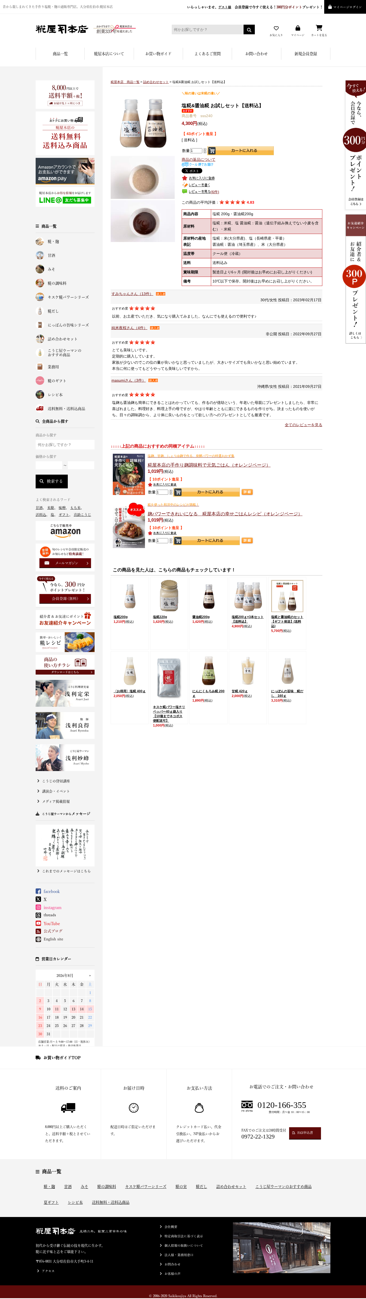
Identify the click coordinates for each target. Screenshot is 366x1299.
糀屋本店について (109, 54)
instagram (53, 907)
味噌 (62, 507)
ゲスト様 (224, 7)
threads (50, 915)
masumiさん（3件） (128, 380)
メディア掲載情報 (56, 801)
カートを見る (319, 35)
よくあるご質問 (207, 54)
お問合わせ (173, 1264)
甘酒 (51, 255)
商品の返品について (198, 159)
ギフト (64, 514)
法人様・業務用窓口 (179, 1254)
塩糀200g (121, 617)
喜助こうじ (82, 514)
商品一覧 (60, 54)
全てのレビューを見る (303, 425)
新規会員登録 (305, 54)
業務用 (53, 367)
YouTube (52, 923)
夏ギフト (51, 1202)
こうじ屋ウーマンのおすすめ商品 (64, 353)
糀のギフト (57, 381)
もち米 (75, 507)
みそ (51, 269)
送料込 (41, 514)
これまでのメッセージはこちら (66, 871)
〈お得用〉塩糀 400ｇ (130, 691)
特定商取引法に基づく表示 (184, 1236)
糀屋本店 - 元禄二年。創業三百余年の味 (96, 29)
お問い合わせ (256, 54)
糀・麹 (53, 241)
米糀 (50, 507)
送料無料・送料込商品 (66, 409)
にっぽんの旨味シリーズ (68, 325)
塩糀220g (160, 617)
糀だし (53, 311)
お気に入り (276, 35)
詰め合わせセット (63, 339)
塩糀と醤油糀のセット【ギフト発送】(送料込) (287, 621)
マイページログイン (347, 7)
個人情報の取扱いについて (184, 1245)
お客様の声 (173, 1273)
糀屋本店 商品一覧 (125, 82)
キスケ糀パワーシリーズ (68, 297)
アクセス (48, 1271)
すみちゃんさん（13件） (132, 294)
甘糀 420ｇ (240, 691)
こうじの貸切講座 (56, 781)
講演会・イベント (56, 791)
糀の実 (181, 1187)
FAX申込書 (305, 1132)
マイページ (297, 35)
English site (53, 939)
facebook (52, 891)
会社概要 (171, 1226)
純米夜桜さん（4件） (129, 328)
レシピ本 (55, 395)
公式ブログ (53, 931)
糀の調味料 (57, 283)
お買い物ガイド (158, 54)
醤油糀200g (201, 617)
